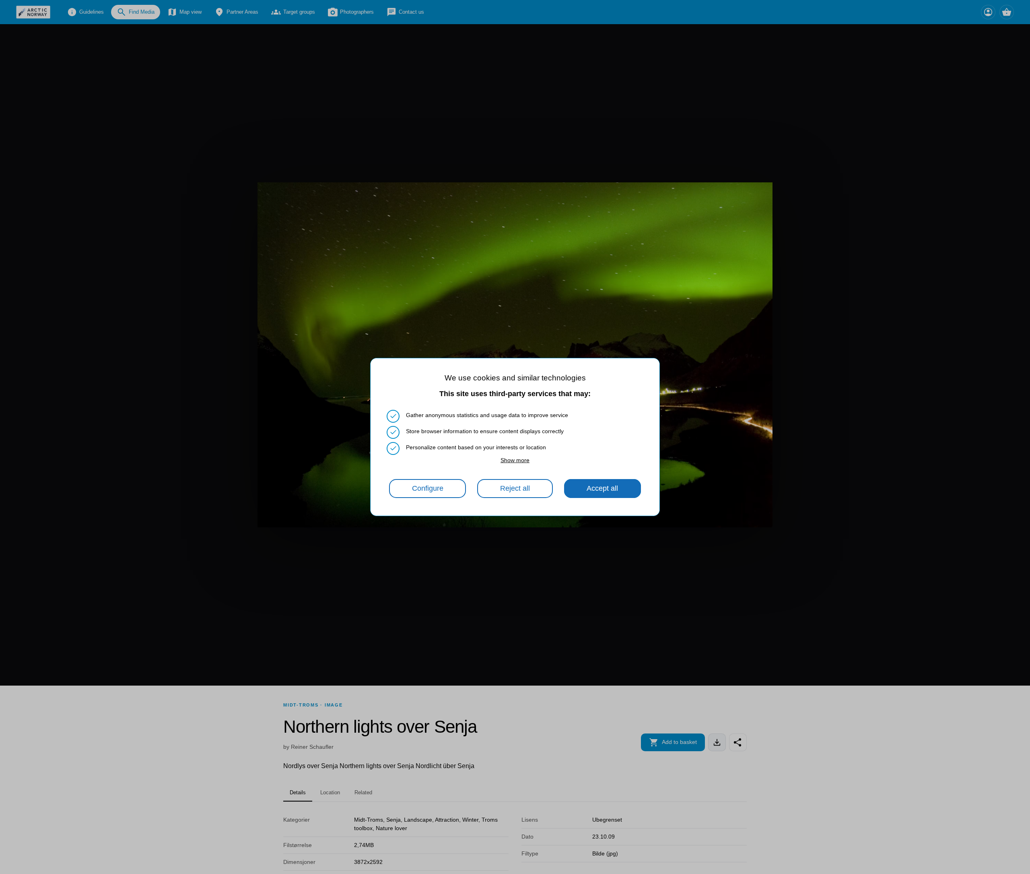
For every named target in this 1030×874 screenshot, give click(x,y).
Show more (515, 460)
